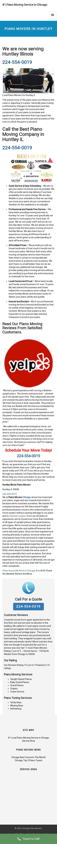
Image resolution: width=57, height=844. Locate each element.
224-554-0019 (17, 62)
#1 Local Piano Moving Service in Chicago (28, 737)
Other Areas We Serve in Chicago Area (21, 570)
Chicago (27, 497)
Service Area (28, 741)
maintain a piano (17, 516)
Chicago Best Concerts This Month (28, 757)
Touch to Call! (31, 838)
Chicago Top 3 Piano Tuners (28, 760)
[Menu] (52, 15)
